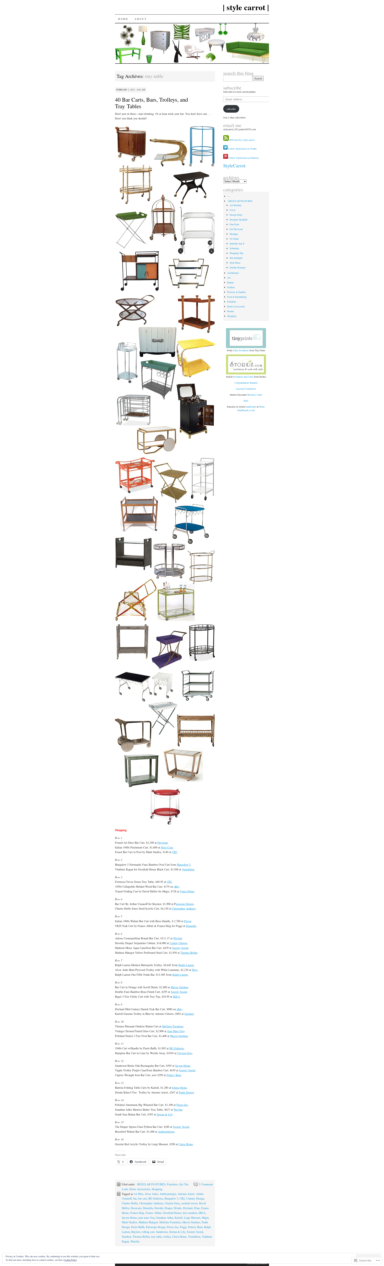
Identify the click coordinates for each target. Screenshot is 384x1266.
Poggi (183, 1227)
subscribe (232, 87)
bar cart (142, 1198)
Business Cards (254, 394)
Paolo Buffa (137, 1227)
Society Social (180, 948)
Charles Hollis (130, 1203)
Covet (232, 209)
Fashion (231, 287)
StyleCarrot (234, 165)
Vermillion (188, 869)
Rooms (230, 311)
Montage (234, 233)
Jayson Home (182, 1066)
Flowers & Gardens (236, 292)
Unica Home (187, 891)
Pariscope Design (155, 1227)
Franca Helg (137, 1213)
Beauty (230, 282)
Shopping (157, 1189)
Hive (194, 970)
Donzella (191, 926)
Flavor (187, 921)
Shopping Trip (236, 253)
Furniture (172, 1184)
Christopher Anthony (184, 908)
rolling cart (148, 1232)
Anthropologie (166, 1131)
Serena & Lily (165, 1114)
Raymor (135, 1232)
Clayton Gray (184, 1053)
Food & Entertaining (237, 296)
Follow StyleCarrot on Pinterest (243, 157)
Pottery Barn (174, 1075)
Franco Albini (153, 1213)
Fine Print (234, 224)
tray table (156, 1236)
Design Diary (236, 214)
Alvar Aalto (151, 1194)
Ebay (197, 1208)
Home (123, 18)
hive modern (190, 1213)
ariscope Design (185, 904)
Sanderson (162, 1232)
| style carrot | (246, 7)
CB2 (174, 852)
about (141, 18)
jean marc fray (146, 1217)
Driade (177, 1208)
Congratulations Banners (246, 382)
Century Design (178, 943)
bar (135, 1198)
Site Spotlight (236, 257)
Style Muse (235, 262)
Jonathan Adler (164, 1217)
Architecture (233, 272)
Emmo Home (179, 1087)
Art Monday (235, 205)
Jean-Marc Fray (176, 1031)
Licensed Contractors (246, 388)
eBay (176, 886)
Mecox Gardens (179, 987)
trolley (167, 1236)
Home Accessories (139, 1189)
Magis (205, 1217)
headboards (251, 406)
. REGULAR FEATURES (150, 1184)
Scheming (234, 248)
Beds (246, 400)
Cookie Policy (70, 1259)
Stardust (189, 1014)
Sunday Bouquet (237, 267)
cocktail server (189, 1203)
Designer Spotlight (238, 219)
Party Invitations (241, 350)
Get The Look (236, 229)
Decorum (162, 842)
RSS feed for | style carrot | (242, 139)
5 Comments (206, 1184)
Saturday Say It (237, 243)
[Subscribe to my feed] (226, 139)
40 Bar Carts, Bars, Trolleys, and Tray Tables (151, 103)
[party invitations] (246, 338)
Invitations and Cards (243, 376)
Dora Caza (167, 847)
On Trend (234, 238)
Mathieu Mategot (148, 1222)
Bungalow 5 (184, 864)
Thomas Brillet (188, 952)
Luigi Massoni (192, 1217)
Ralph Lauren (186, 965)
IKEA (176, 996)
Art (228, 277)
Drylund (187, 1208)
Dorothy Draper (163, 1208)
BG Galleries (176, 1048)
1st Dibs (138, 1194)
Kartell (178, 1217)
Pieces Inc (182, 1105)
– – (228, 196)
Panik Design (186, 1092)
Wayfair (177, 938)
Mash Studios (129, 1222)
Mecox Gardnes (191, 1222)
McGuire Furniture (172, 1026)
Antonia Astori (186, 1194)
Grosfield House (172, 1213)
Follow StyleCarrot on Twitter (242, 148)
